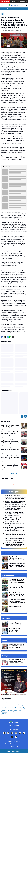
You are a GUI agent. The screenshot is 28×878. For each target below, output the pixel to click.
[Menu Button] (2, 5)
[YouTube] (16, 733)
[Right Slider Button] (26, 8)
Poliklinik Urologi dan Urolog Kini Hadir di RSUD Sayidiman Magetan (17, 630)
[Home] (2, 14)
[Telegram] (8, 337)
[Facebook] (2, 337)
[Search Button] (26, 5)
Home (2, 9)
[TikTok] (23, 733)
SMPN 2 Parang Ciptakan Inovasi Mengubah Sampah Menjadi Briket (15, 539)
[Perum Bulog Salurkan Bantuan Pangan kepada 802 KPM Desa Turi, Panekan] (24, 450)
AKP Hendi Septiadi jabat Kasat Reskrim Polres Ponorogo (14, 518)
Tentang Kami (14, 746)
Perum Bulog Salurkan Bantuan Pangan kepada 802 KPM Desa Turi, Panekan (10, 449)
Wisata (8, 9)
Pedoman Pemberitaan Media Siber (14, 744)
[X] (5, 337)
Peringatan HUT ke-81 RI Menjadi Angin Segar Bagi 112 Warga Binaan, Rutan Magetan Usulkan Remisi (14, 529)
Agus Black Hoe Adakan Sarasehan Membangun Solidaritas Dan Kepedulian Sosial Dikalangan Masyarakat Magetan (17, 558)
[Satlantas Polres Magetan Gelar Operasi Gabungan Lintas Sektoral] (5, 588)
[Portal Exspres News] (14, 5)
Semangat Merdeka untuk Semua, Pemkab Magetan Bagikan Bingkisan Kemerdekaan (15, 508)
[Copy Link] (13, 337)
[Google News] (20, 733)
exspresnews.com (16, 751)
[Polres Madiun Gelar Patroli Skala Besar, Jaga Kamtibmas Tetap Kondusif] (24, 458)
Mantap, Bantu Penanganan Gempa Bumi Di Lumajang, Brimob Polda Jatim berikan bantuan (17, 565)
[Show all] (25, 553)
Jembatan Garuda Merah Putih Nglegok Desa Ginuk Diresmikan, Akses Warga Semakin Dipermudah (14, 514)
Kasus (13, 9)
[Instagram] (12, 733)
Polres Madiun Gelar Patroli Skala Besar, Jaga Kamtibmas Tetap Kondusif (10, 457)
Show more (14, 473)
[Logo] (14, 722)
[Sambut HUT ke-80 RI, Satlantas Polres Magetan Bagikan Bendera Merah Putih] (5, 595)
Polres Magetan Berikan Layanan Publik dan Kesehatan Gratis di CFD (16, 623)
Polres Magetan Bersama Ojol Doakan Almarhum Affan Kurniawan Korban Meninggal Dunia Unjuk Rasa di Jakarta (17, 580)
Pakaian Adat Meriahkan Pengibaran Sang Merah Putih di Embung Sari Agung (14, 523)
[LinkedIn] (12, 737)
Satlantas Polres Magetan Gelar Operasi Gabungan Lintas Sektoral (16, 587)
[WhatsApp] (10, 337)
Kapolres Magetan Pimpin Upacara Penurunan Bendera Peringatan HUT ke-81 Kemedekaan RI (9, 465)
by (11, 751)
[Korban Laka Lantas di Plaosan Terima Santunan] (5, 609)
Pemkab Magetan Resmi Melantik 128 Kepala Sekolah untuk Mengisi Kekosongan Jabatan (15, 534)
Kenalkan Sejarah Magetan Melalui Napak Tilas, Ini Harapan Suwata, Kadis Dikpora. (17, 661)
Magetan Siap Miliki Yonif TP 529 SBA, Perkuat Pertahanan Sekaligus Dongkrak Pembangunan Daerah (15, 497)
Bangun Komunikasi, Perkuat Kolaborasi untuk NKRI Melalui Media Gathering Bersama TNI (10, 441)
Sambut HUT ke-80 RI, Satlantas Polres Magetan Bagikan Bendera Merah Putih (16, 594)
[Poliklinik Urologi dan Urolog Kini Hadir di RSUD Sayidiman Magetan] (5, 631)
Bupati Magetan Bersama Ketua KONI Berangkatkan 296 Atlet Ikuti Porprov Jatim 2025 (16, 646)
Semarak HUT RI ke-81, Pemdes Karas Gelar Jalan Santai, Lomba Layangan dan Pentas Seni (10, 433)
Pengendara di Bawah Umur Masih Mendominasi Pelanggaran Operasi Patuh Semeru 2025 (17, 601)
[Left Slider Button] (22, 416)
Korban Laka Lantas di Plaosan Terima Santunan (16, 607)
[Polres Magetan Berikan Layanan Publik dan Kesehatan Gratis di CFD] (5, 624)
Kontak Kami (16, 741)
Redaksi (10, 741)
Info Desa (20, 9)
